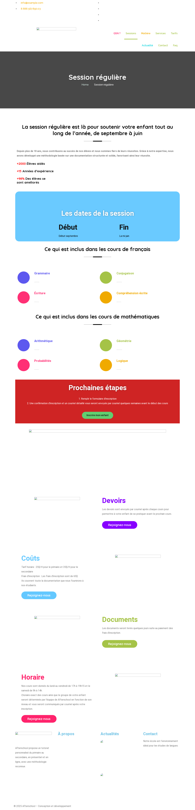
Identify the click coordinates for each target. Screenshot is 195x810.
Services (161, 33)
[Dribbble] (27, 775)
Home (85, 84)
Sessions (131, 33)
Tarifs (174, 33)
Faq (175, 45)
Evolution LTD (79, 806)
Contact (163, 45)
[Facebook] (19, 775)
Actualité (147, 45)
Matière (145, 33)
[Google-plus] (44, 775)
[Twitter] (35, 775)
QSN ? (117, 33)
